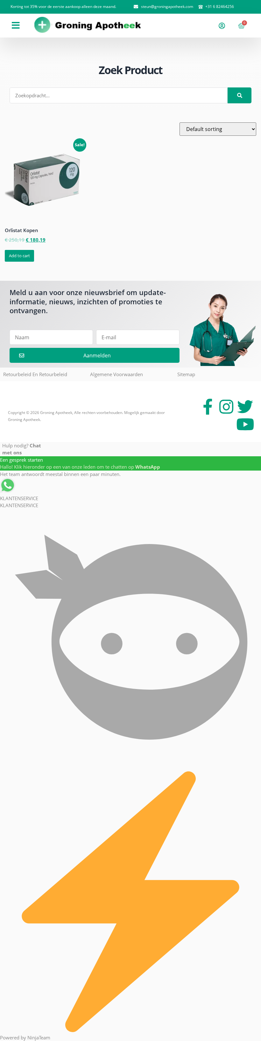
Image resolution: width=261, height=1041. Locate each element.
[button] (16, 25)
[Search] (239, 95)
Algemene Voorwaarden (116, 374)
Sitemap (186, 374)
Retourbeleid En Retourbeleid (35, 374)
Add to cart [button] (19, 256)
